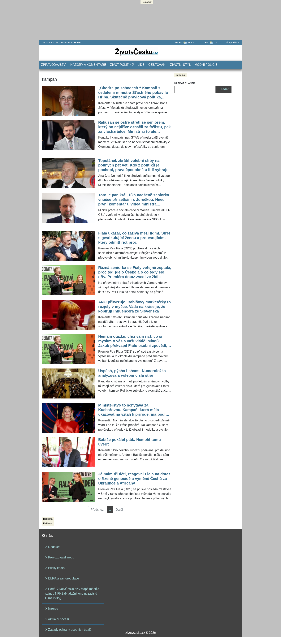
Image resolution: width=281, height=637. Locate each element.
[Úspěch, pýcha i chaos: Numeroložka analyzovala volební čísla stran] (68, 383)
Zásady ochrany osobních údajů (69, 629)
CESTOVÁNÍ (157, 64)
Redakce (53, 547)
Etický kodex (56, 568)
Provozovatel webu (60, 557)
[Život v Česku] (136, 51)
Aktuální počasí (58, 619)
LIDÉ (141, 64)
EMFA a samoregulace (63, 578)
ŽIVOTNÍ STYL (180, 64)
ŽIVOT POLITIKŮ (122, 64)
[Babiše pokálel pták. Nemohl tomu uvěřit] (68, 452)
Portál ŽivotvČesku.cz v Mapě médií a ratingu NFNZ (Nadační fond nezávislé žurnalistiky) (72, 593)
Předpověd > (232, 42)
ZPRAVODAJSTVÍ (54, 64)
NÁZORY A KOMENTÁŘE (88, 64)
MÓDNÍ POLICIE (206, 64)
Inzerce (52, 608)
